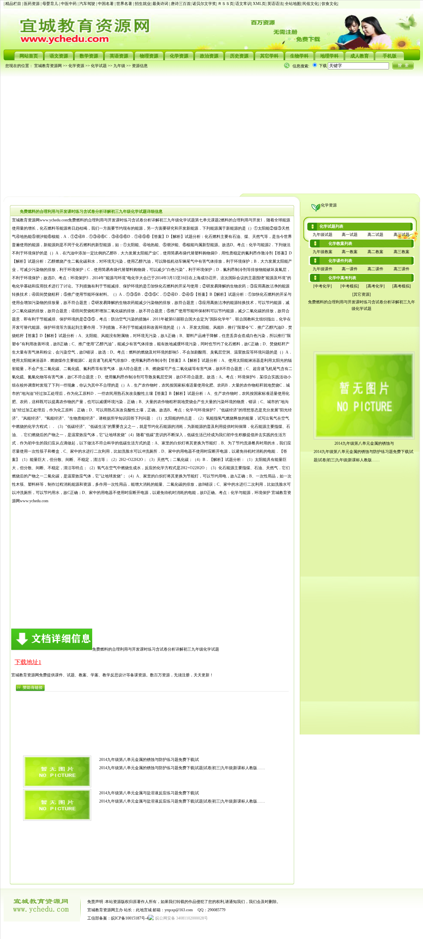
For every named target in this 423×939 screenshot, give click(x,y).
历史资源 (239, 56)
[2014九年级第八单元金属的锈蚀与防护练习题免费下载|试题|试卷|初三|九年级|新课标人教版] (57, 786)
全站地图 (293, 3)
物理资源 (149, 56)
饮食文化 (329, 3)
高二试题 (375, 234)
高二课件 (375, 269)
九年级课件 (322, 269)
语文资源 (59, 56)
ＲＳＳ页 (226, 3)
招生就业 (143, 3)
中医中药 (69, 3)
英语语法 (275, 3)
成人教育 (359, 56)
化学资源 (179, 56)
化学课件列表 (340, 260)
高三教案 (401, 251)
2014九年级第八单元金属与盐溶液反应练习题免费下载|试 (149, 793)
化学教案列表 (340, 243)
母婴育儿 (50, 3)
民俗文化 (310, 3)
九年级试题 (322, 234)
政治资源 (209, 56)
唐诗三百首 (181, 3)
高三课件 (401, 269)
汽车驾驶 (87, 3)
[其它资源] (361, 294)
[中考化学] (322, 286)
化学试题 (99, 65)
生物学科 (299, 56)
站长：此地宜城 (138, 910)
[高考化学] (375, 286)
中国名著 (106, 3)
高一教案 (350, 251)
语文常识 (243, 3)
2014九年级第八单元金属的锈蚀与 (364, 443)
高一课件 (350, 269)
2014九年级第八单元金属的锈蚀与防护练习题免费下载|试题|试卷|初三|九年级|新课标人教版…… (182, 768)
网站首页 (28, 56)
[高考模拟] (401, 286)
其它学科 (269, 56)
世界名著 (124, 3)
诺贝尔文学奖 (204, 3)
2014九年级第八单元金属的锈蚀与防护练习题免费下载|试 (149, 759)
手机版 (390, 56)
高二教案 (375, 251)
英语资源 (119, 56)
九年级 (119, 65)
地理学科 (329, 56)
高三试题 (401, 234)
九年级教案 (322, 251)
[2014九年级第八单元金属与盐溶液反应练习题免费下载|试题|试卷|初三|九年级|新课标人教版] (57, 819)
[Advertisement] (202, 131)
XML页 (259, 3)
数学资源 (89, 56)
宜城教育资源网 (48, 65)
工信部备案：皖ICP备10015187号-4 (117, 918)
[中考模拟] (349, 286)
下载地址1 (28, 662)
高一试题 (350, 234)
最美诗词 (160, 3)
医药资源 (32, 3)
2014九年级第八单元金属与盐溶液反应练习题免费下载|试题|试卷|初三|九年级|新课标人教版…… (182, 801)
